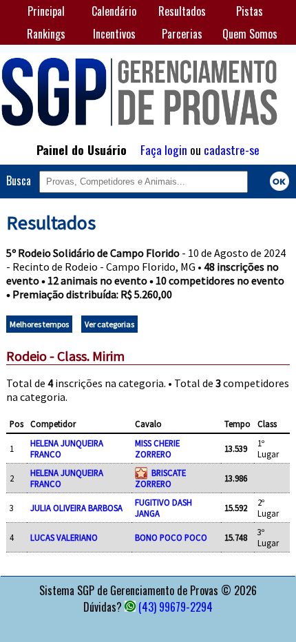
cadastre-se (232, 149)
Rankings (46, 33)
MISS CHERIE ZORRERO (157, 448)
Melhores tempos (39, 324)
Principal (46, 11)
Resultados (182, 11)
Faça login (163, 149)
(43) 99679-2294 (175, 607)
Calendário (114, 11)
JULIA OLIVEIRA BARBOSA (76, 507)
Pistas (249, 11)
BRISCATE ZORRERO (160, 478)
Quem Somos (249, 33)
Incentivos (114, 33)
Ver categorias (109, 324)
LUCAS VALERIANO (64, 537)
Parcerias (182, 33)
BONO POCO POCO (171, 537)
